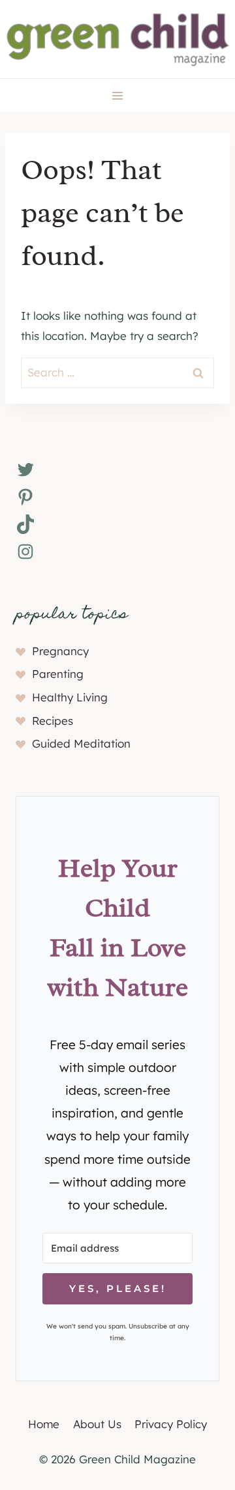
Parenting (58, 674)
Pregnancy (60, 651)
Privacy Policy (170, 1424)
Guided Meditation (81, 743)
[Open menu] (118, 95)
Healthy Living (70, 697)
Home (43, 1424)
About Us (97, 1424)
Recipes (52, 720)
